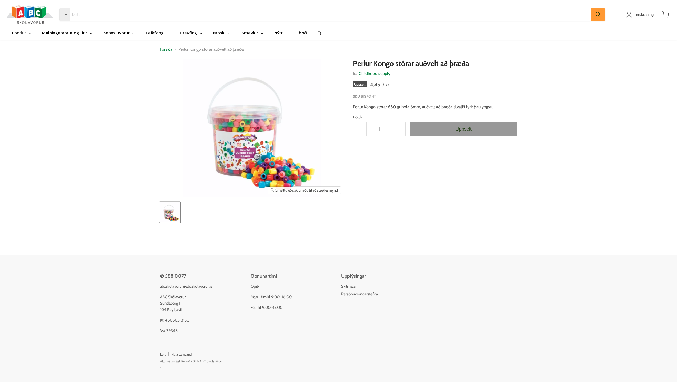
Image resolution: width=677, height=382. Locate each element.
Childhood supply (374, 73)
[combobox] (330, 14)
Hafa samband (181, 354)
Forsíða (166, 49)
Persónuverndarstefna (359, 294)
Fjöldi (357, 117)
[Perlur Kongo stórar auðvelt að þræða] (169, 212)
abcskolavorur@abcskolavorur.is (186, 286)
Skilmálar (349, 286)
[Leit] (598, 14)
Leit (163, 354)
